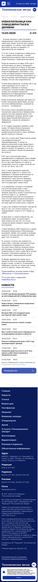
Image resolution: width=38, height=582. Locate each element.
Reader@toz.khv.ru (9, 489)
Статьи (14, 17)
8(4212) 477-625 (8, 468)
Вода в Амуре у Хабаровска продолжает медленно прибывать (18, 304)
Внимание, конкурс (11, 416)
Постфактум (8, 408)
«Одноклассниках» (21, 273)
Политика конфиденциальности (14, 559)
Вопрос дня (7, 403)
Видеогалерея (9, 440)
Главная (5, 17)
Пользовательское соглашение (14, 557)
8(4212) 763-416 (22, 475)
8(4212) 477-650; (8, 482)
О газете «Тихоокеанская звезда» (15, 430)
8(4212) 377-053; (8, 475)
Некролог (6, 412)
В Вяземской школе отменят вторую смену (16, 323)
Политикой (28, 574)
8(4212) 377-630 (22, 482)
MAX (32, 271)
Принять (19, 577)
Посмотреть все (20, 371)
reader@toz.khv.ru (9, 279)
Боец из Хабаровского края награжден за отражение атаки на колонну (18, 363)
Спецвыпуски (9, 420)
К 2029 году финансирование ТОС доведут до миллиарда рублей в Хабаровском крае (19, 295)
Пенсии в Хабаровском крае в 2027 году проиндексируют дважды (18, 342)
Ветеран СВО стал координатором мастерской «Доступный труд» (16, 314)
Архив (5, 425)
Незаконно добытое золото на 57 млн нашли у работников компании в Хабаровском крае (17, 353)
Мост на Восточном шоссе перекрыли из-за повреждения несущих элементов (19, 333)
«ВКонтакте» (7, 273)
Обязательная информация (16, 448)
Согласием (21, 574)
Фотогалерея (8, 436)
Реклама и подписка (12, 444)
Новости (6, 395)
